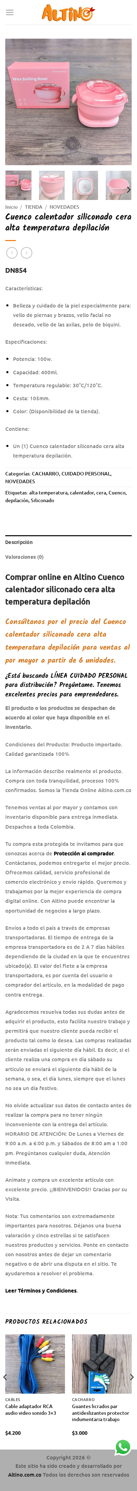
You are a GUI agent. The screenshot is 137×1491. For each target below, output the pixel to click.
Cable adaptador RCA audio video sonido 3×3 (30, 1409)
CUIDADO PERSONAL (85, 473)
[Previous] (16, 102)
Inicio (11, 206)
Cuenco (117, 492)
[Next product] (12, 253)
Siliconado (42, 500)
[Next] (120, 102)
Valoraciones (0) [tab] (24, 557)
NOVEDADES (64, 206)
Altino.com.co (25, 1474)
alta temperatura (48, 492)
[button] (9, 12)
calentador (82, 492)
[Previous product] (26, 253)
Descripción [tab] (19, 542)
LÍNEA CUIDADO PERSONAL (89, 676)
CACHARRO (45, 473)
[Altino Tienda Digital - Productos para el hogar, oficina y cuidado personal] (68, 12)
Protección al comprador (83, 853)
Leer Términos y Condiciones (41, 1290)
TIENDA (34, 206)
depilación (16, 500)
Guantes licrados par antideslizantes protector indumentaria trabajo (100, 1412)
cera (101, 492)
